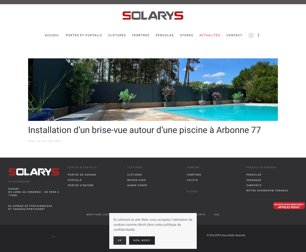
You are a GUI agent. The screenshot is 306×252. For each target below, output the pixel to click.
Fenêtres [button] (140, 35)
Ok (120, 240)
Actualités (209, 35)
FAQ (216, 214)
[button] (54, 236)
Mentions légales (101, 214)
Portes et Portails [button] (84, 35)
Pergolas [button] (165, 35)
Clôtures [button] (117, 35)
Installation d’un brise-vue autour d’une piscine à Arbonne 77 (144, 130)
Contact (234, 35)
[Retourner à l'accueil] (153, 15)
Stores (186, 35)
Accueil (52, 35)
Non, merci (142, 240)
